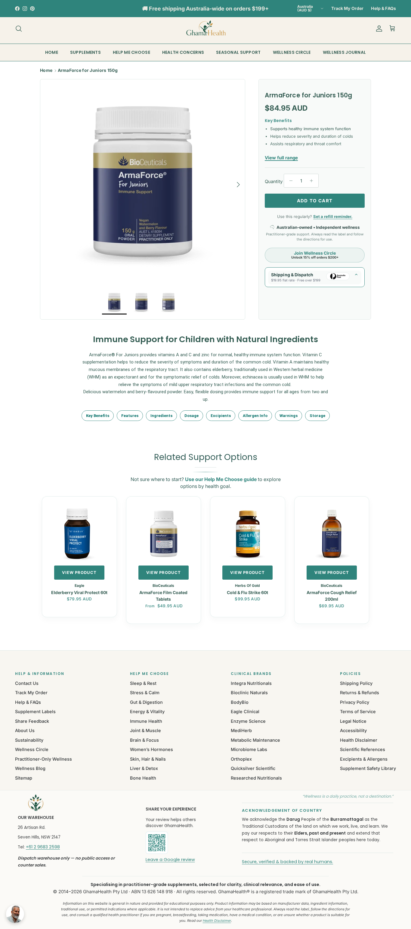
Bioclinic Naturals (249, 692)
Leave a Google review (170, 860)
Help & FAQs (383, 8)
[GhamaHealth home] (74, 802)
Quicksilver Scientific (253, 768)
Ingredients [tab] (161, 415)
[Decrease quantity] (289, 180)
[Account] (378, 28)
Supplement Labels (35, 711)
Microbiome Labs (249, 749)
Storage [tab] (317, 415)
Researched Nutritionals (256, 777)
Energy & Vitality (147, 711)
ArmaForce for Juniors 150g (88, 70)
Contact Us (27, 683)
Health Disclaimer (358, 740)
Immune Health (146, 721)
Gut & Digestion (146, 702)
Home (46, 70)
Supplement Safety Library (368, 768)
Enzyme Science (248, 721)
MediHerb (241, 730)
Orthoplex (241, 759)
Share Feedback (32, 721)
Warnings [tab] (289, 415)
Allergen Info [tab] (255, 415)
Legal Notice (353, 721)
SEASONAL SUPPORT (238, 52)
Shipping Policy (356, 683)
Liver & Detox (144, 768)
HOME (51, 52)
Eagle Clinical (245, 711)
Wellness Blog (30, 768)
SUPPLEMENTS (85, 52)
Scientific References (362, 749)
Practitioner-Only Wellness (43, 759)
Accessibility (353, 730)
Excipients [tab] (221, 415)
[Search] (18, 28)
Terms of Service (358, 711)
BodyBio (240, 702)
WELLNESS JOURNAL (344, 52)
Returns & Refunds (359, 692)
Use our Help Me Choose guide (221, 479)
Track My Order (347, 8)
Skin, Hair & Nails (148, 759)
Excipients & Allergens (364, 759)
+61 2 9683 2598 (43, 847)
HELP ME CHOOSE (131, 52)
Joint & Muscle (145, 730)
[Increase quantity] (313, 180)
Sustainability (29, 740)
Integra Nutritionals (251, 683)
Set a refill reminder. (332, 216)
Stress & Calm (144, 692)
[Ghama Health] (205, 28)
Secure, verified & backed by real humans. (287, 862)
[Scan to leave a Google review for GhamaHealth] (177, 843)
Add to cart (314, 201)
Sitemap (23, 777)
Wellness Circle (31, 749)
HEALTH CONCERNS (183, 52)
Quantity (274, 181)
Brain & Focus (144, 740)
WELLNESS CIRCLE (292, 52)
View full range (281, 158)
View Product (79, 572)
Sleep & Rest (143, 683)
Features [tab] (129, 415)
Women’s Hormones (151, 749)
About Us (25, 730)
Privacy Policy (354, 702)
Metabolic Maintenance (255, 740)
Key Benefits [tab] (97, 415)
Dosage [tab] (191, 415)
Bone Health (143, 777)
